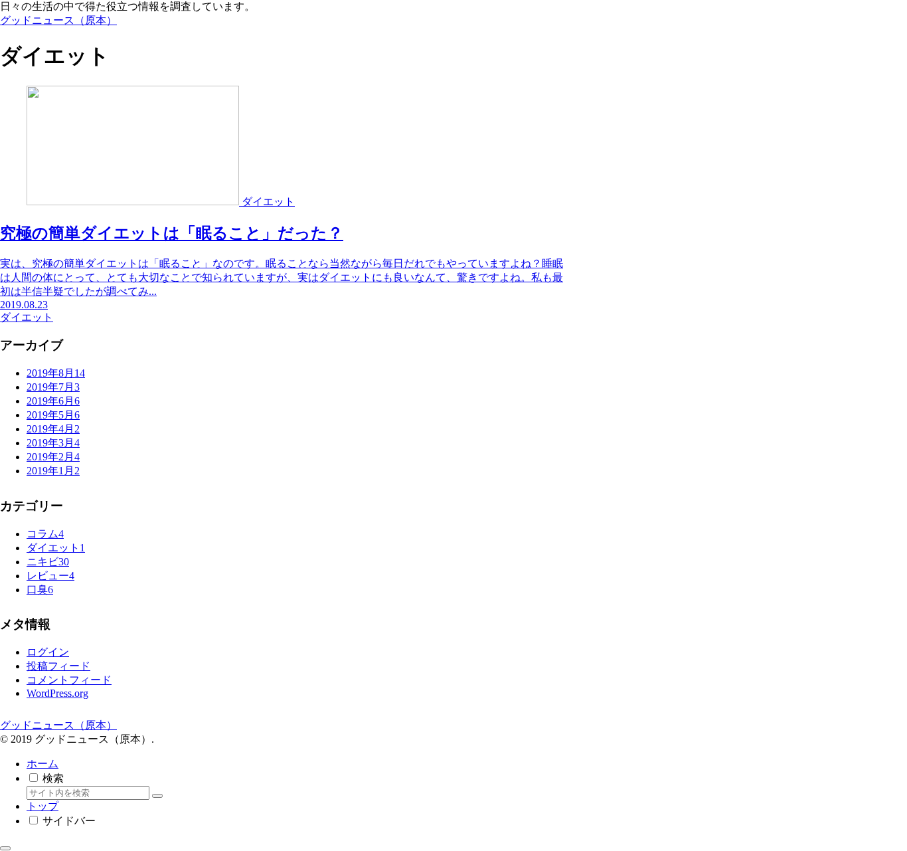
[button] (157, 796)
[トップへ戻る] (5, 848)
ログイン (48, 652)
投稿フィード (58, 666)
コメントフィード (69, 680)
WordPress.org (57, 693)
